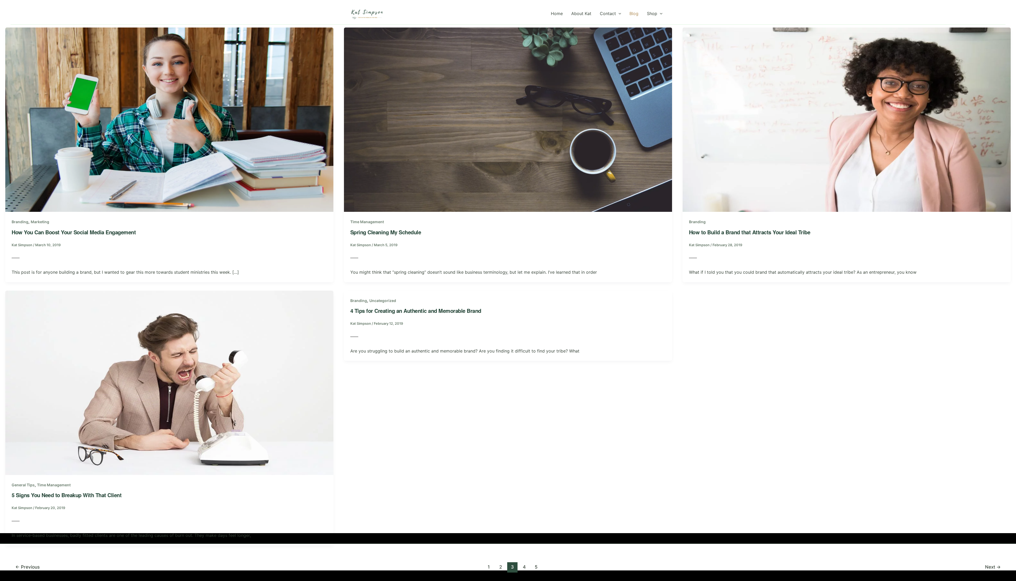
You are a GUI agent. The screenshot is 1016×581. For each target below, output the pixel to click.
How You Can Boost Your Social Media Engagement (74, 232)
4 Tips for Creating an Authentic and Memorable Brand (415, 310)
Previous (27, 567)
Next (993, 567)
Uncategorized (382, 300)
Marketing (40, 221)
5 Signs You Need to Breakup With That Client (66, 495)
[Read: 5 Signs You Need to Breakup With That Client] (169, 382)
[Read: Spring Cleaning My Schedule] (508, 119)
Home (557, 13)
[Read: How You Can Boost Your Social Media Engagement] (169, 119)
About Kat (581, 13)
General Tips (23, 485)
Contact (608, 13)
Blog (633, 13)
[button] (618, 13)
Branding (20, 221)
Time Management (367, 221)
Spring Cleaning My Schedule (385, 232)
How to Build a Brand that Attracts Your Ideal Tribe (749, 232)
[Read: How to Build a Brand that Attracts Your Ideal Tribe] (847, 119)
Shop (652, 13)
